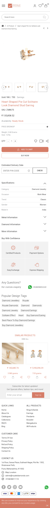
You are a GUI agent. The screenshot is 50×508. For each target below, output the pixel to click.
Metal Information (9, 217)
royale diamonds (10, 305)
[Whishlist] (4, 377)
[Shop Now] (13, 377)
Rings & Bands (32, 410)
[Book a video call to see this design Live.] (41, 141)
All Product (10, 26)
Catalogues (6, 416)
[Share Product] (21, 377)
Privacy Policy (7, 441)
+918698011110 (39, 287)
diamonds (37, 305)
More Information (9, 231)
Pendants (30, 416)
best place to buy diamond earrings (18, 320)
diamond (25, 305)
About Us (5, 413)
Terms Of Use (7, 438)
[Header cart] (45, 5)
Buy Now (25, 156)
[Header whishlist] (40, 5)
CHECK (40, 171)
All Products (31, 426)
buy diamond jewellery (12, 325)
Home (4, 410)
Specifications (8, 183)
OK (47, 506)
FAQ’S (4, 423)
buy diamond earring (36, 315)
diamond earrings (29, 310)
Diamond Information (11, 224)
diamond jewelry (10, 310)
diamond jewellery (10, 300)
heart (21, 315)
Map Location (10, 472)
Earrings (30, 413)
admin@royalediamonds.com (17, 476)
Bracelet (30, 420)
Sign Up (38, 395)
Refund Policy (7, 444)
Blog (3, 426)
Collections (6, 420)
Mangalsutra (32, 423)
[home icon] (3, 26)
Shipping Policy (8, 448)
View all (25, 339)
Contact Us (6, 451)
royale (26, 300)
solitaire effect (8, 315)
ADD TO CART (27, 149)
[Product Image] (12, 353)
